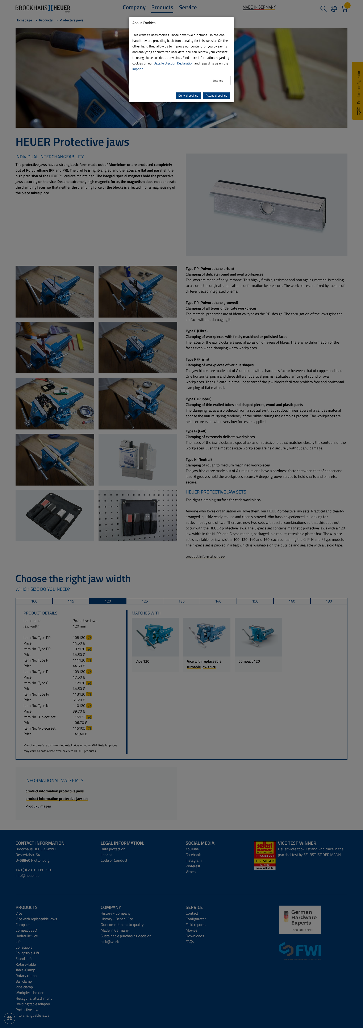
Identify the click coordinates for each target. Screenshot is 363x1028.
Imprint (137, 68)
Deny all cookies (188, 95)
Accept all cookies (216, 95)
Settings (218, 81)
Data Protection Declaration (173, 63)
